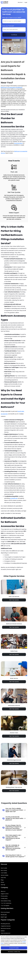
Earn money (4, 870)
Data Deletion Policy (6, 901)
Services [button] (20, 2)
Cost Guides (4, 873)
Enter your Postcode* (8, 26)
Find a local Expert (5, 912)
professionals (13, 498)
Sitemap (3, 884)
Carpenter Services (5, 926)
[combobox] (14, 21)
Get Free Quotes (14, 600)
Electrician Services (5, 928)
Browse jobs (4, 914)
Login (25, 2)
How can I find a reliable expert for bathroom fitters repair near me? (12, 810)
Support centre (4, 893)
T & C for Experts (5, 905)
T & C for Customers (6, 903)
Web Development (5, 933)
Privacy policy (4, 896)
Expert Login (4, 917)
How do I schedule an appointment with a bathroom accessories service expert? (11, 847)
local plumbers (18, 143)
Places (2, 882)
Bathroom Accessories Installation (11, 87)
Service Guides (4, 875)
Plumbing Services (5, 923)
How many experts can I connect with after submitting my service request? (11, 837)
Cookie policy (4, 898)
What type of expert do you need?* (11, 17)
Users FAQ (3, 877)
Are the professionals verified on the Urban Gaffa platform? (12, 818)
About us (3, 891)
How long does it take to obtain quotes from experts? (13, 856)
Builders (3, 931)
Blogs (2, 880)
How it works (4, 868)
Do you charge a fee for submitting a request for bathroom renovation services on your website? (12, 827)
